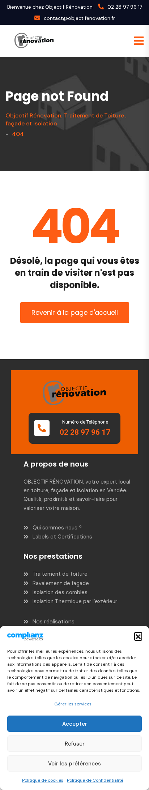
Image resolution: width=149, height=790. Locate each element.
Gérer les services (72, 704)
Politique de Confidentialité (95, 780)
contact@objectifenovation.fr (79, 18)
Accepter (74, 723)
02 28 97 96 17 (124, 7)
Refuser (75, 743)
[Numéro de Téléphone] (42, 428)
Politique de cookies (42, 780)
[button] (138, 636)
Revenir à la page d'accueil (74, 312)
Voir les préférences (74, 763)
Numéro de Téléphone (85, 422)
